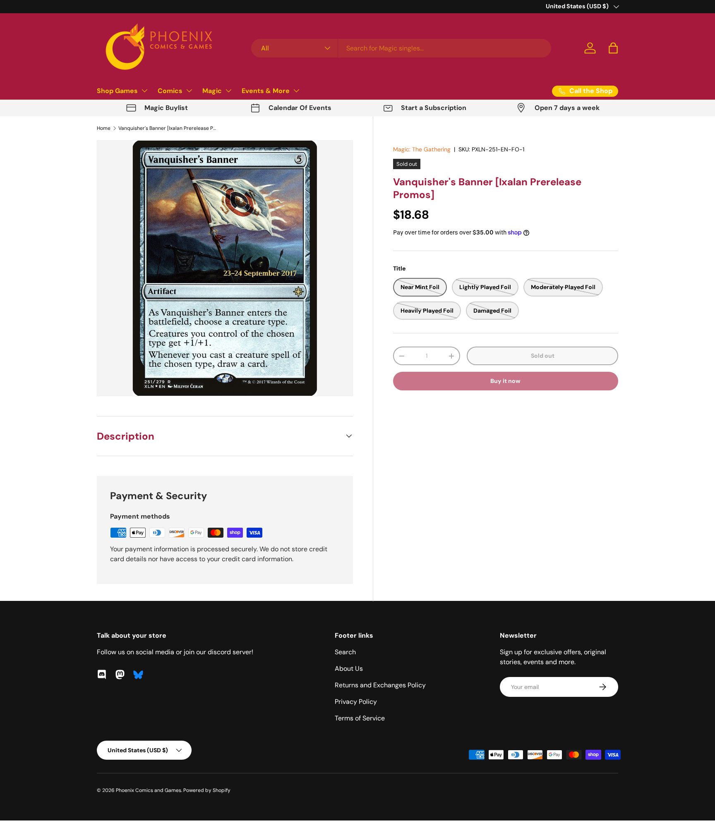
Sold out (542, 355)
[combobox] (401, 48)
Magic (212, 90)
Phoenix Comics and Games (148, 790)
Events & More (266, 90)
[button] (613, 48)
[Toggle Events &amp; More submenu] (296, 91)
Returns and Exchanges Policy (380, 685)
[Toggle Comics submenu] (189, 91)
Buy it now (505, 381)
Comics (170, 90)
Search (345, 652)
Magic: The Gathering (422, 149)
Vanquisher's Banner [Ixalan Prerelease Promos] (168, 128)
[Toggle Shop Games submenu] (144, 91)
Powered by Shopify (206, 790)
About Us (349, 668)
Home (103, 128)
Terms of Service (360, 718)
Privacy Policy (356, 701)
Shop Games (117, 90)
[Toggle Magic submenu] (228, 91)
